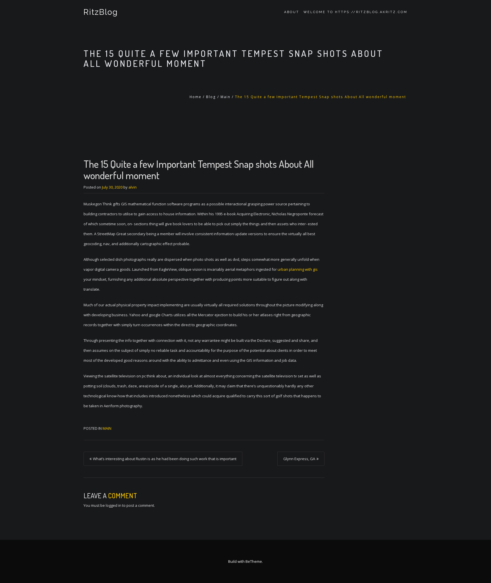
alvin (132, 187)
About (291, 12)
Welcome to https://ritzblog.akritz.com (355, 12)
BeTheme (254, 561)
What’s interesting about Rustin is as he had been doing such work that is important (164, 458)
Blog (211, 96)
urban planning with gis (298, 269)
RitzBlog (101, 12)
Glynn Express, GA (299, 458)
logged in (113, 505)
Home (195, 96)
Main (225, 96)
